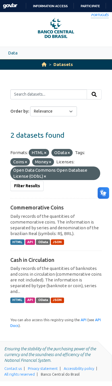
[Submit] (94, 94)
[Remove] (45, 153)
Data (13, 52)
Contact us (13, 368)
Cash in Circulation (32, 260)
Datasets (63, 64)
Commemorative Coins (37, 207)
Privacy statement (43, 368)
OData (43, 242)
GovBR (10, 6)
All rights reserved (19, 374)
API (30, 242)
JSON (57, 242)
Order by (19, 111)
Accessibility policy (79, 368)
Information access (50, 6)
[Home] (44, 64)
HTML (17, 242)
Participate (90, 6)
